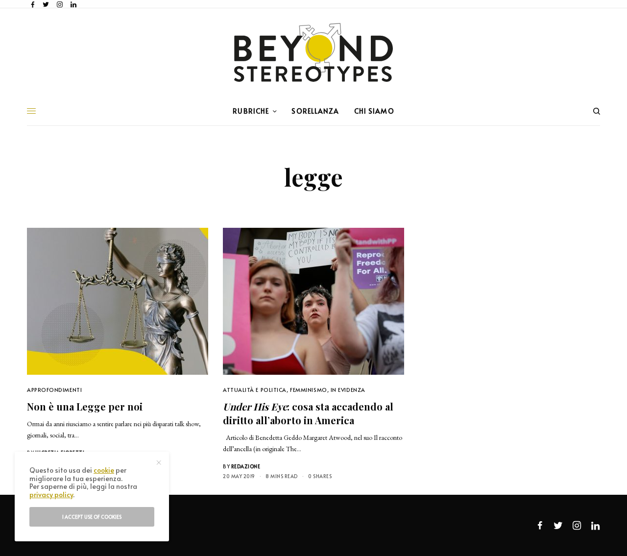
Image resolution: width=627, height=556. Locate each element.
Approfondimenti (54, 389)
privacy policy (51, 494)
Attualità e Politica (255, 389)
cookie (104, 470)
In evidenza (348, 389)
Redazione (246, 466)
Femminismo (308, 389)
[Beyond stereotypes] (313, 52)
